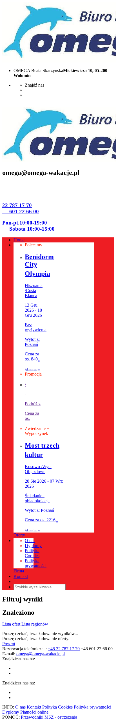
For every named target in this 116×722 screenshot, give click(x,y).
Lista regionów (34, 624)
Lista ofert (11, 624)
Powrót (8, 643)
